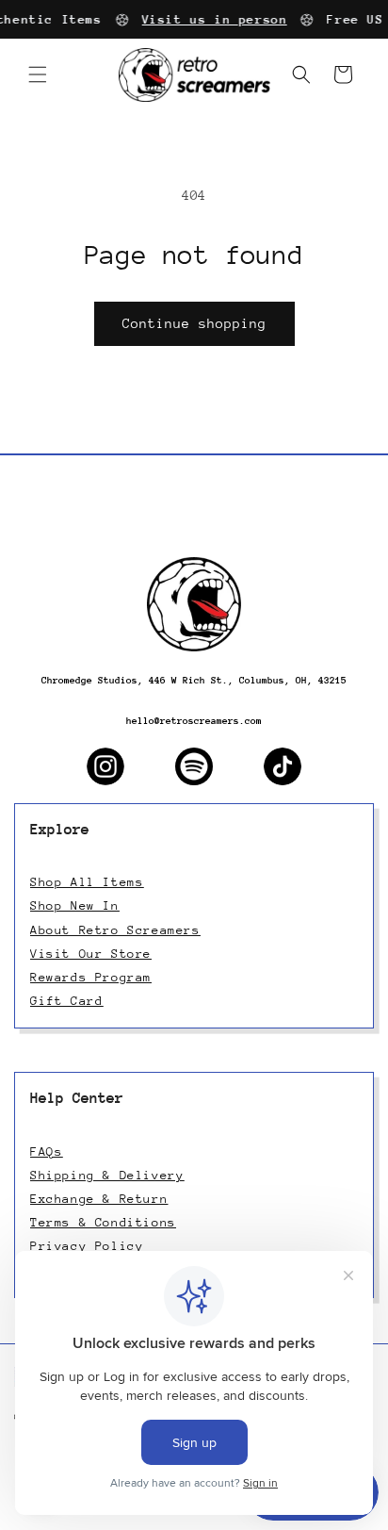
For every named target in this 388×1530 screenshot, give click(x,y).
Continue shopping (194, 323)
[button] (37, 74)
